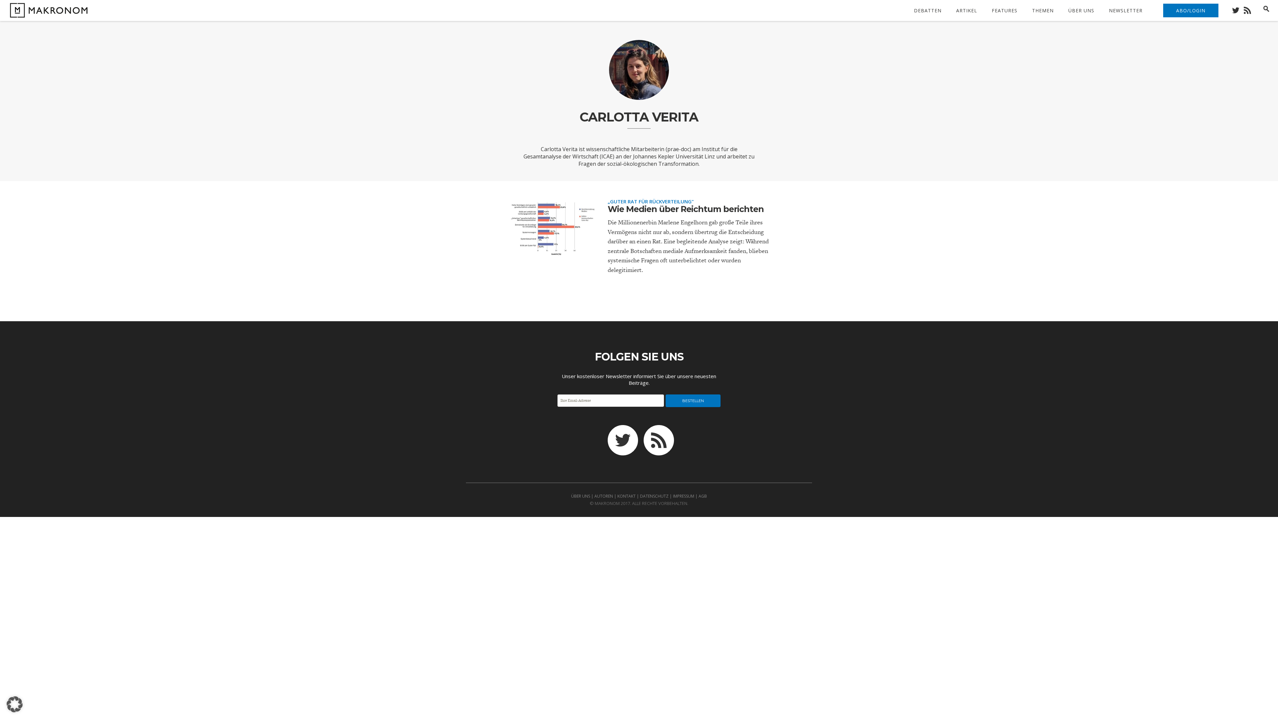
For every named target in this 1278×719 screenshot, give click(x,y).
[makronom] (1237, 8)
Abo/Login (1190, 10)
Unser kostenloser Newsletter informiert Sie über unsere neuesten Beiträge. (639, 379)
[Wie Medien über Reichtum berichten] (552, 252)
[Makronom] (47, 13)
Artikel (966, 10)
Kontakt (626, 496)
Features (1004, 10)
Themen (1043, 10)
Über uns (1081, 10)
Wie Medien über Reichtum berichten (686, 209)
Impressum (683, 496)
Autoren (603, 496)
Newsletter (1126, 10)
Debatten (928, 10)
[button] (14, 704)
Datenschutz (654, 496)
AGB (703, 496)
